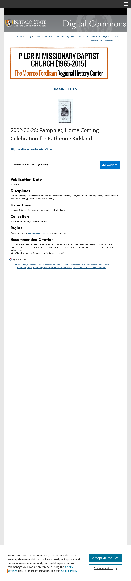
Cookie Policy (69, 571)
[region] (65, 563)
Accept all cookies (105, 558)
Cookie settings (105, 568)
